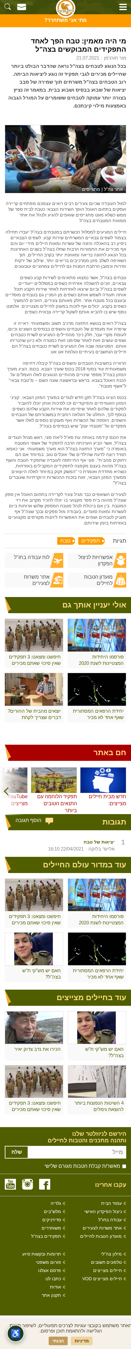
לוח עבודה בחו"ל (32, 557)
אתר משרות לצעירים (37, 580)
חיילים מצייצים (107, 1270)
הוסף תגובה (28, 820)
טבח (65, 540)
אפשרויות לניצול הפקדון (96, 560)
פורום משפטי (48, 1262)
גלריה (56, 1203)
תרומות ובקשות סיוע (41, 1254)
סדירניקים (51, 1219)
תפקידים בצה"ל (46, 1236)
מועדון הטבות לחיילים (98, 580)
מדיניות (82, 1341)
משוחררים (51, 1228)
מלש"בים (52, 1211)
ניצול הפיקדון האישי (103, 1211)
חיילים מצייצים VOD (102, 1278)
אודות (55, 1287)
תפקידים (90, 540)
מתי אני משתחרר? (65, 20)
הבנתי (58, 1341)
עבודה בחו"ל (110, 1219)
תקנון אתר (51, 1295)
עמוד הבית (111, 1203)
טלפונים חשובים (106, 1262)
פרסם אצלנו (49, 1270)
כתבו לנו (53, 1278)
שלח (16, 1152)
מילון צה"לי (111, 1254)
